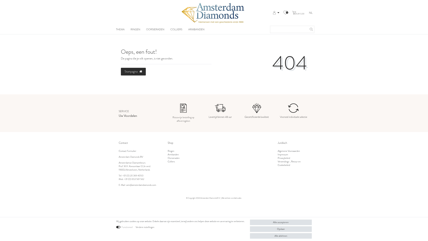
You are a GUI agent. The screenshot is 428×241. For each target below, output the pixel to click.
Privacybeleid (284, 158)
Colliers (176, 29)
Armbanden (196, 29)
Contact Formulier (127, 151)
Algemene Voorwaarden (289, 151)
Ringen (135, 29)
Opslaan (281, 229)
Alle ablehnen (281, 235)
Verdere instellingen (145, 227)
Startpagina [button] (131, 71)
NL (310, 13)
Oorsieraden (155, 29)
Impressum (283, 154)
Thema (120, 29)
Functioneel (127, 227)
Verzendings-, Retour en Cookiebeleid (289, 163)
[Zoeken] (310, 29)
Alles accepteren (281, 222)
